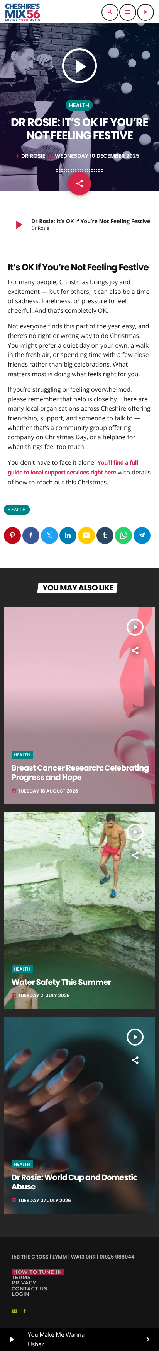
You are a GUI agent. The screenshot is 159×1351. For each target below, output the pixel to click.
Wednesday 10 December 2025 (93, 156)
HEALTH (79, 105)
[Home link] (22, 12)
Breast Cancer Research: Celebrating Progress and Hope (80, 773)
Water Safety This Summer (61, 982)
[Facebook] (25, 1311)
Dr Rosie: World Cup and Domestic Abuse (74, 1182)
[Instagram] (15, 1311)
